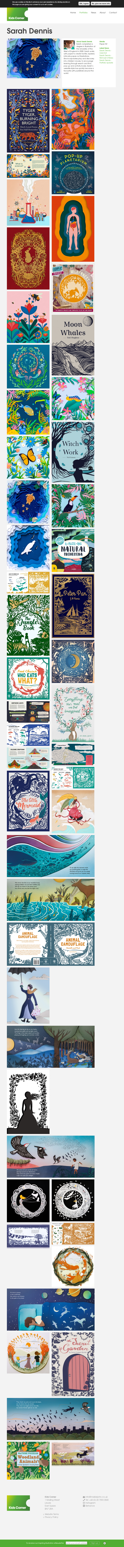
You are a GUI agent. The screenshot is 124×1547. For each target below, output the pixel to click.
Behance (90, 1505)
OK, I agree (84, 4)
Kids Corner (25, 14)
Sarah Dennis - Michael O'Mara (106, 56)
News (93, 12)
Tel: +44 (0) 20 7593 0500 (97, 1499)
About (102, 12)
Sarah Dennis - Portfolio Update (106, 61)
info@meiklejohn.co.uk (97, 1496)
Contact (113, 12)
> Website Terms (51, 1514)
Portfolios (83, 12)
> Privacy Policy (50, 1516)
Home (73, 12)
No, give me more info (101, 4)
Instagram (91, 1502)
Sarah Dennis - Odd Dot (105, 51)
